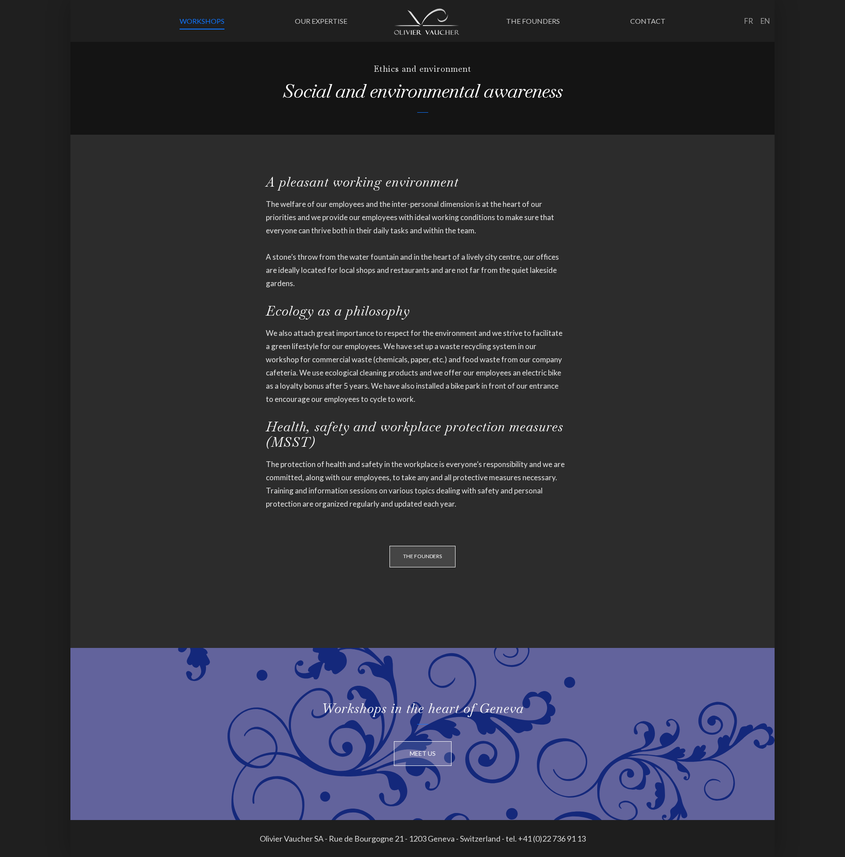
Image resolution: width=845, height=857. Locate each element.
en (765, 21)
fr (748, 21)
